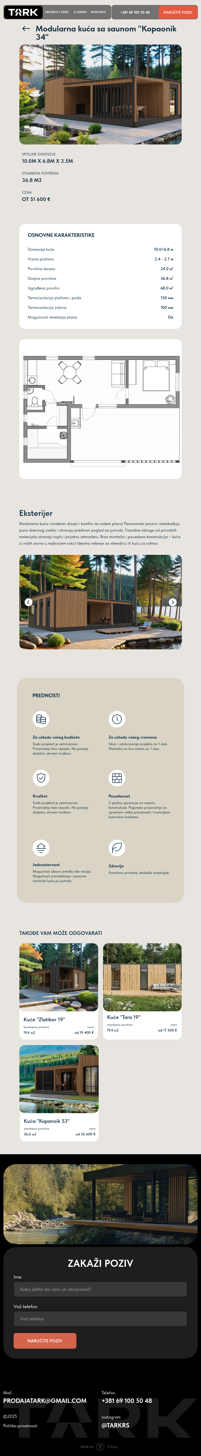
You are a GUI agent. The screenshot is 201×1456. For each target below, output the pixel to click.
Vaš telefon (25, 1306)
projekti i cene (56, 12)
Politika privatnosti (20, 1425)
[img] (59, 1079)
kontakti (98, 12)
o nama (80, 12)
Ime (17, 1277)
